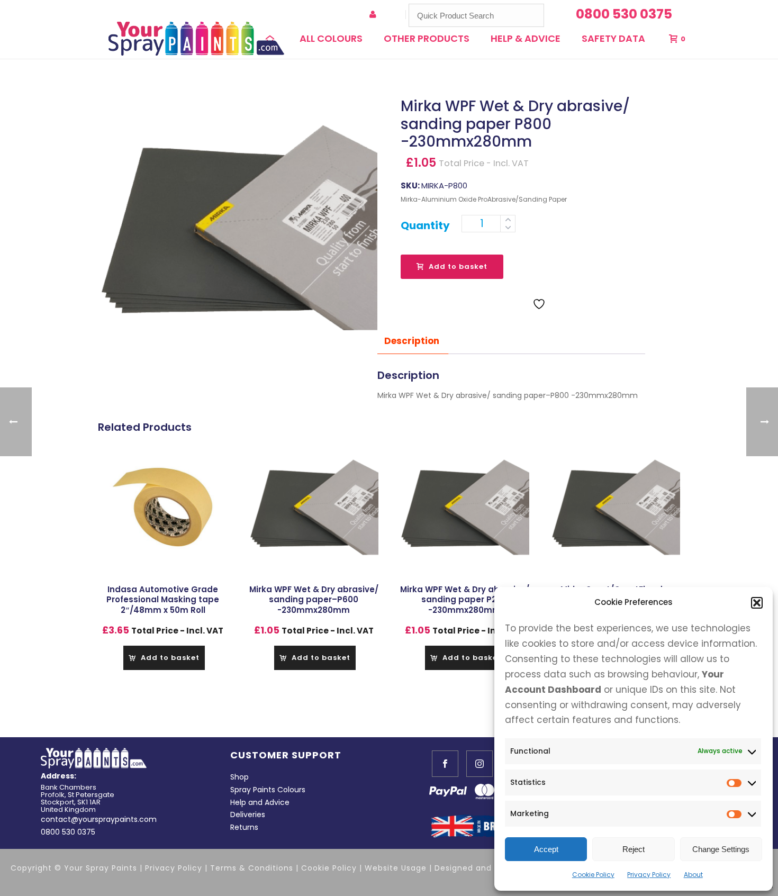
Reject (633, 849)
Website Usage (397, 868)
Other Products (426, 38)
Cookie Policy (593, 874)
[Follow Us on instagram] (479, 763)
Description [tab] (411, 340)
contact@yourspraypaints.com (99, 819)
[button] (757, 603)
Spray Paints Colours (267, 789)
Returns (244, 827)
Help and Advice (260, 802)
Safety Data (613, 38)
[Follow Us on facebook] (445, 763)
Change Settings (720, 849)
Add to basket (458, 266)
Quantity (425, 225)
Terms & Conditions (251, 868)
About (693, 874)
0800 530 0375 (68, 832)
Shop (239, 777)
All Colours (331, 38)
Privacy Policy (649, 874)
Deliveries (247, 814)
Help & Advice (525, 38)
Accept (546, 849)
